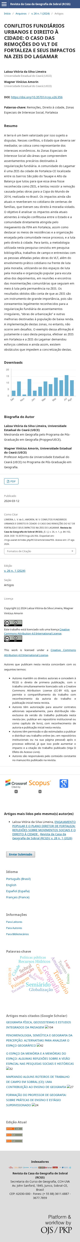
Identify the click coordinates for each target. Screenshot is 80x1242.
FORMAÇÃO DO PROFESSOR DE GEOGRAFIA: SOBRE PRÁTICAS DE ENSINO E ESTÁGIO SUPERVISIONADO (36, 1100)
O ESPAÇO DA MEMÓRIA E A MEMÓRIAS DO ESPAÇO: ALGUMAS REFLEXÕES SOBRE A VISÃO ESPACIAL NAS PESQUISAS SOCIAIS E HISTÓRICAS (40, 1058)
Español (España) (18, 891)
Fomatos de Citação (19, 551)
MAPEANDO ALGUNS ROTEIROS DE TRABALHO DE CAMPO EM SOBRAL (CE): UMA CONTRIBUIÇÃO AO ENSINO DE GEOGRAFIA (38, 1082)
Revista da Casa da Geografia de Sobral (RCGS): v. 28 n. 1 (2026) (42, 836)
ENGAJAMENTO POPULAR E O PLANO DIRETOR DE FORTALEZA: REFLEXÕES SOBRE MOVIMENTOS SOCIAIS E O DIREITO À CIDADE (44, 828)
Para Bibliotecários (17, 934)
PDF (13, 481)
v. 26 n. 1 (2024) (40, 13)
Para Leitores (14, 922)
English (11, 885)
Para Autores (14, 928)
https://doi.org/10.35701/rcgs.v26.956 (37, 97)
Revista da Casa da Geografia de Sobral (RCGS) (40, 4)
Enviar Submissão (20, 854)
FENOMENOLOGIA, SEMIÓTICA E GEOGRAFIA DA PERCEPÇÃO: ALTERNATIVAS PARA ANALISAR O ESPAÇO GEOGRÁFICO (39, 1040)
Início (7, 13)
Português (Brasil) (18, 879)
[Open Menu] (4, 4)
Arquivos (21, 13)
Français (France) (17, 897)
